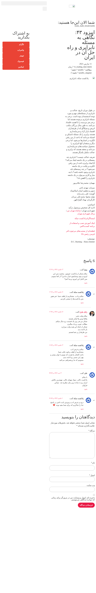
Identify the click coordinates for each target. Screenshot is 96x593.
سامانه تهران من (74, 211)
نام (93, 463)
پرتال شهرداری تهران (86, 214)
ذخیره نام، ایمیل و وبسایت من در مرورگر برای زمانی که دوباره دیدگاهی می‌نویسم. (73, 499)
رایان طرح (83, 312)
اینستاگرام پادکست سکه (85, 218)
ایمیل (92, 475)
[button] (24, 3)
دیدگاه (91, 431)
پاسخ (85, 283)
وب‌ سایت (91, 485)
